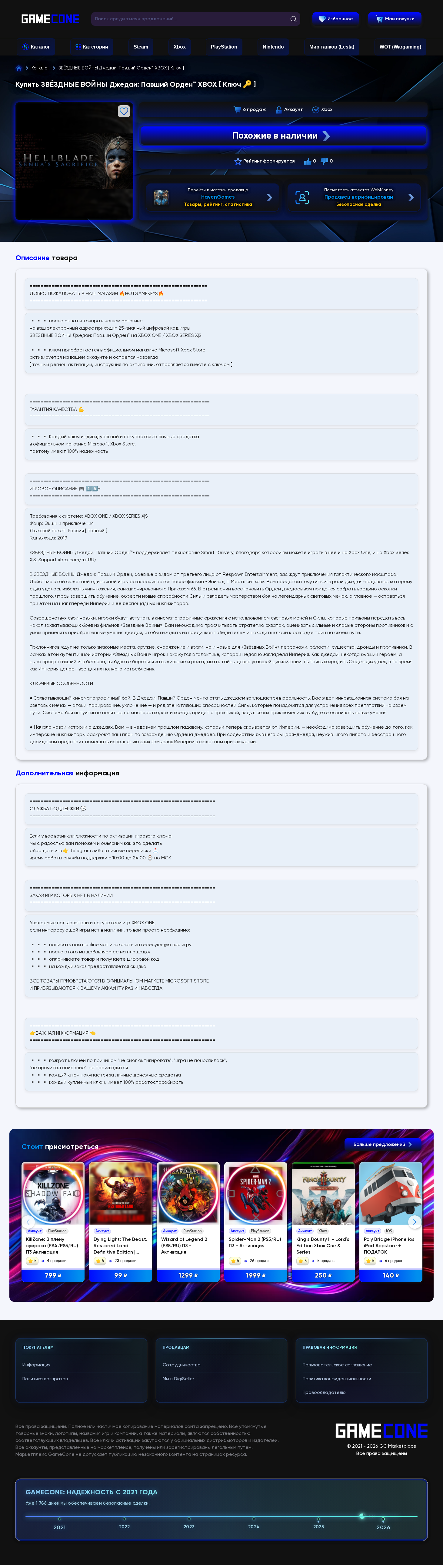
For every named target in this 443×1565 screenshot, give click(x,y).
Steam (141, 46)
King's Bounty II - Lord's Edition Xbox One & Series (322, 1246)
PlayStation (224, 46)
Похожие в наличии (275, 135)
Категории (95, 46)
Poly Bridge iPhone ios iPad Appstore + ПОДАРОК (389, 1246)
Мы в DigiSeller (178, 1379)
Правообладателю (324, 1392)
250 (323, 1275)
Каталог (40, 46)
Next (414, 1222)
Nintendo (273, 46)
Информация (36, 1365)
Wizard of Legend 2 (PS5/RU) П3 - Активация (184, 1246)
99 (120, 1275)
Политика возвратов (45, 1379)
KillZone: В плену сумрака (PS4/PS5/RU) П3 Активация (52, 1246)
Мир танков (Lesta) (331, 46)
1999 (256, 1275)
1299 (188, 1275)
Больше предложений (380, 1144)
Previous (28, 1222)
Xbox (180, 46)
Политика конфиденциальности (337, 1379)
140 (391, 1275)
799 (53, 1275)
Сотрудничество (182, 1365)
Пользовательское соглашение (337, 1365)
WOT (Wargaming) (400, 46)
